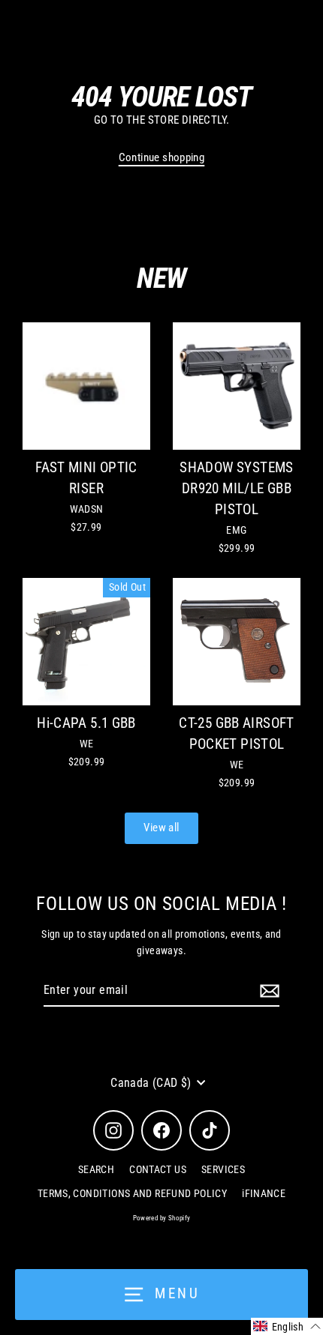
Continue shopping (162, 157)
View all (161, 827)
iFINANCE (263, 1193)
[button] (287, 1326)
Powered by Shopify (162, 1218)
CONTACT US (157, 1169)
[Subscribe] (267, 990)
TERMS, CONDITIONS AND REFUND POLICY (132, 1193)
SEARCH (96, 1169)
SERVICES (223, 1169)
